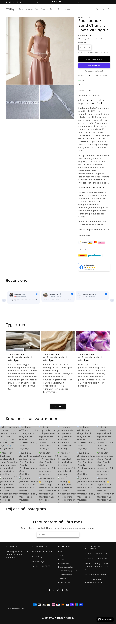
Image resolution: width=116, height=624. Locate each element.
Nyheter (61, 559)
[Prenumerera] (76, 535)
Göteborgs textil (90, 265)
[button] (44, 9)
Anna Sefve (18, 294)
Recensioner (63, 563)
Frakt (90, 39)
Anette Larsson (88, 294)
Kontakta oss (64, 582)
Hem (60, 552)
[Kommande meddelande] (79, 2)
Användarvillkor (65, 575)
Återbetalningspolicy (67, 571)
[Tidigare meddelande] (37, 2)
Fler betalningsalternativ (94, 71)
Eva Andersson (54, 294)
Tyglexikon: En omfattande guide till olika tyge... (20, 357)
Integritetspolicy (65, 567)
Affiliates (62, 578)
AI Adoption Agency (63, 617)
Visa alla (58, 406)
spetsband (97, 224)
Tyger (60, 555)
